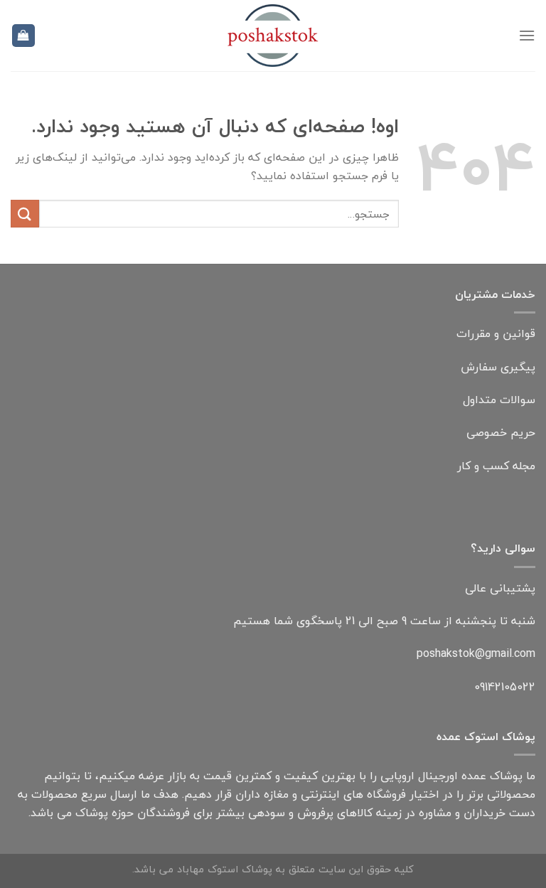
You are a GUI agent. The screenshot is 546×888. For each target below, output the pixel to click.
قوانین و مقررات (495, 333)
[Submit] (25, 214)
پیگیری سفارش (498, 367)
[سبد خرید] (24, 36)
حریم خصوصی (500, 432)
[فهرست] (526, 35)
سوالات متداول (499, 400)
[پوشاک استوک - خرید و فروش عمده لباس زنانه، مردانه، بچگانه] (273, 35)
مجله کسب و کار (496, 466)
